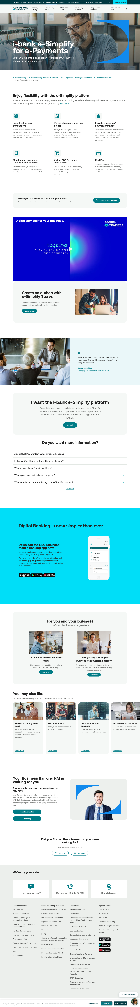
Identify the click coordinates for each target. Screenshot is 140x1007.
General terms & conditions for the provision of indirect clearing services (82, 920)
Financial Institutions (77, 950)
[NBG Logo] (20, 8)
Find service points (20, 939)
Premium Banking (26, 2)
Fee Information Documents (52, 917)
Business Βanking (76, 931)
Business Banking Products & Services (43, 77)
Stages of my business (95, 8)
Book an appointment (21, 913)
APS (14, 951)
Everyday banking (35, 8)
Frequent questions (77, 909)
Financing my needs (49, 8)
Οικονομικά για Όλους (115, 8)
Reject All (106, 1003)
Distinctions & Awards (78, 927)
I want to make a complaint (23, 935)
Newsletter (45, 930)
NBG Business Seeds (65, 8)
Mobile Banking (104, 913)
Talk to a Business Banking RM (24, 943)
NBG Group (98, 2)
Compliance (74, 913)
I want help (27, 819)
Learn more (29, 311)
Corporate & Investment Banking (69, 2)
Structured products (49, 926)
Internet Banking (105, 909)
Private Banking (39, 2)
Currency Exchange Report (51, 913)
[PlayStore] (37, 575)
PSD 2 (43, 934)
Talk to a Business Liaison (22, 931)
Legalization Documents (79, 939)
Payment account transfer (51, 922)
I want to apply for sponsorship (25, 947)
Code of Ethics (47, 945)
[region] (70, 1003)
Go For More (89, 2)
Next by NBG (103, 917)
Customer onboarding (107, 922)
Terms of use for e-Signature (81, 954)
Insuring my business (79, 8)
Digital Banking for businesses (110, 926)
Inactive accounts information (52, 949)
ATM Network (18, 955)
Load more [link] (70, 489)
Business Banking (51, 2)
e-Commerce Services (103, 77)
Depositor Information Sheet (52, 953)
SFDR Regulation (76, 978)
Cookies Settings (93, 1003)
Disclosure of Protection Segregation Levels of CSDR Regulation (80, 971)
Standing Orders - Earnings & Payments (76, 77)
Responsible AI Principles (79, 989)
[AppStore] (25, 575)
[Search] (126, 9)
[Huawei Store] (49, 575)
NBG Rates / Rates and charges (53, 909)
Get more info (18, 909)
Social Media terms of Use (80, 965)
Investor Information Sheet (51, 957)
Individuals (16, 2)
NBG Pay (64, 103)
